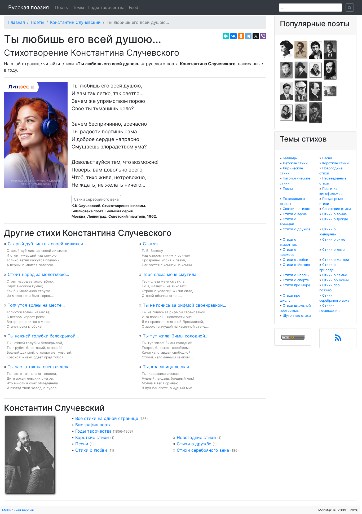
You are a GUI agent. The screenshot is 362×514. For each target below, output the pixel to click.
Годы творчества (106, 7)
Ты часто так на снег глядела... (40, 366)
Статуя (150, 243)
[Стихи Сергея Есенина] (301, 69)
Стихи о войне (334, 214)
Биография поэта (93, 424)
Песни (81, 443)
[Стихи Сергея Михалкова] (301, 91)
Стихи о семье (334, 275)
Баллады (290, 158)
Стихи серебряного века (96, 199)
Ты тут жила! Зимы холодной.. (175, 336)
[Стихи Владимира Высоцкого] (315, 49)
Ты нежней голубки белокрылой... (43, 336)
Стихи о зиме (333, 239)
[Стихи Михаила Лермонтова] (330, 69)
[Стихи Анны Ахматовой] (286, 49)
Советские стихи (336, 209)
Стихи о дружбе (194, 443)
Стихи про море (296, 285)
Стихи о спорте (296, 280)
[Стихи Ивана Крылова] (315, 69)
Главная (16, 22)
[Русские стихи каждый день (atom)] (338, 339)
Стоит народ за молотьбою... (38, 274)
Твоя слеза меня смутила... (171, 274)
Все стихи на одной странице (106, 418)
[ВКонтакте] (233, 36)
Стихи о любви (91, 450)
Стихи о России (296, 275)
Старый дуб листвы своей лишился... (47, 243)
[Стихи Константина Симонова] (301, 112)
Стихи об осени (335, 280)
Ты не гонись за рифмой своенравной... (184, 305)
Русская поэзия (28, 7)
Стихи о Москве (296, 265)
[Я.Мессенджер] (226, 36)
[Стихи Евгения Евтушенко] (286, 69)
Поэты (62, 7)
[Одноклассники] (241, 36)
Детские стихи (295, 163)
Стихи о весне (295, 214)
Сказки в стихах (296, 209)
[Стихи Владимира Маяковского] (286, 91)
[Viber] (263, 36)
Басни (327, 158)
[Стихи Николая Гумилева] (330, 49)
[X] (256, 36)
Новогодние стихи (196, 437)
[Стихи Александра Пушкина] (286, 112)
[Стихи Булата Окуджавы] (330, 91)
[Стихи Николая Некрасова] (315, 91)
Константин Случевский (75, 22)
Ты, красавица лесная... (167, 366)
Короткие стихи (92, 437)
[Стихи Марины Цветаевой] (315, 112)
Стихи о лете (333, 250)
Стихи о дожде (335, 219)
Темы (78, 7)
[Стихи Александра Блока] (301, 49)
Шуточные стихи (297, 316)
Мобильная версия (18, 510)
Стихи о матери (335, 260)
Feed (133, 7)
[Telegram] (248, 36)
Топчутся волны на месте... (36, 305)
